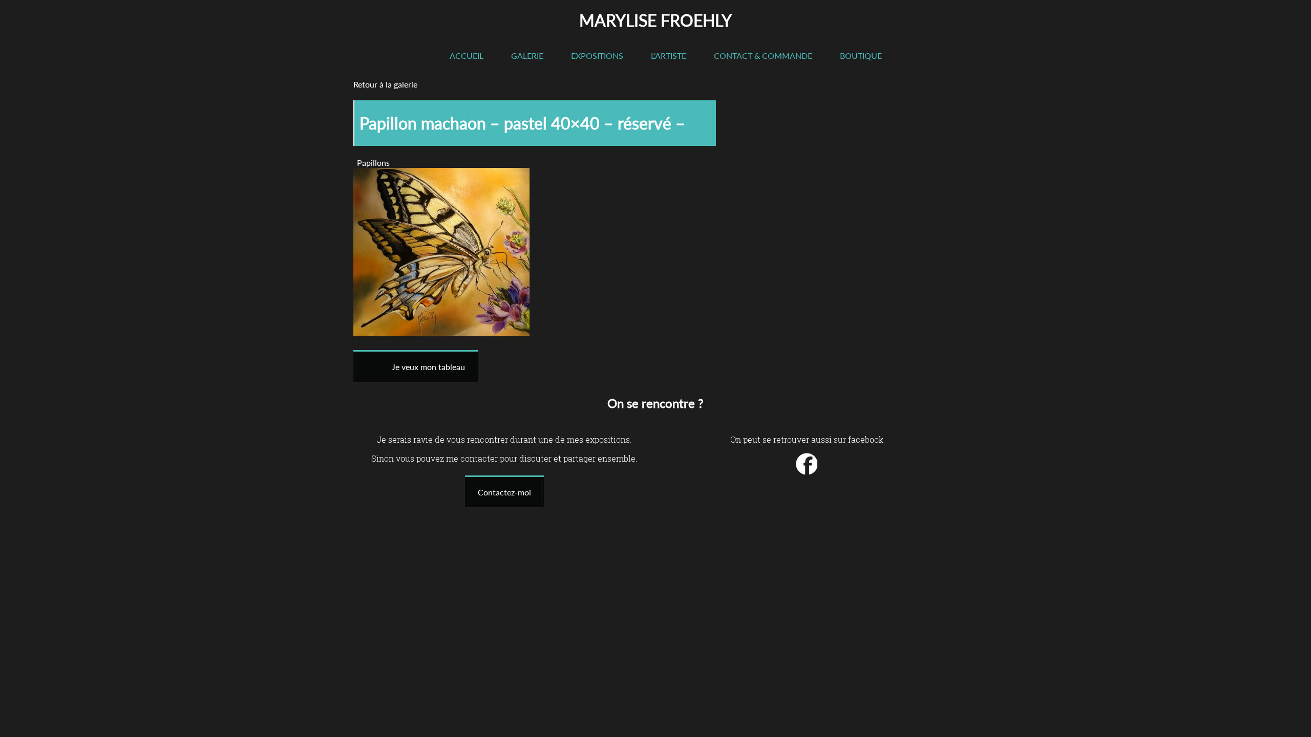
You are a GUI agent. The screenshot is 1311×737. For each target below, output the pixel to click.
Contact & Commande (763, 55)
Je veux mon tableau (428, 367)
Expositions (597, 55)
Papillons (373, 162)
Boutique (861, 55)
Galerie (527, 55)
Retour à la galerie (385, 84)
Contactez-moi (504, 492)
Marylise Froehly (655, 20)
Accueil (466, 55)
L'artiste (668, 55)
